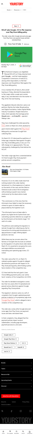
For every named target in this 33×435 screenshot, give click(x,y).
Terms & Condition (6, 404)
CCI (3, 126)
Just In (6, 351)
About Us (3, 402)
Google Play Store (8, 300)
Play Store (25, 129)
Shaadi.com (7, 347)
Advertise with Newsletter (11, 396)
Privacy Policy (25, 402)
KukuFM (20, 347)
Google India (8, 335)
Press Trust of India (14, 44)
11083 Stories (26, 44)
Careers (14, 402)
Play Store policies (9, 343)
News (15, 26)
